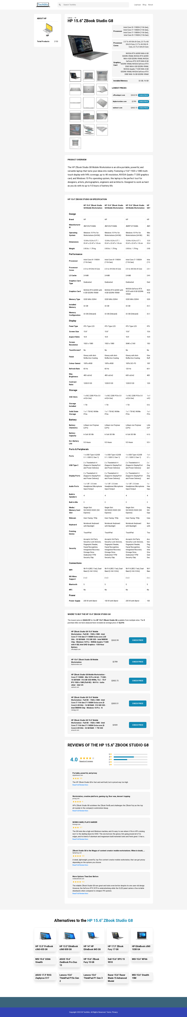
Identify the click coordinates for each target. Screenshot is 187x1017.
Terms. (109, 1012)
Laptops (137, 5)
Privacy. (115, 1012)
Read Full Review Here (80, 785)
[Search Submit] (59, 4)
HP (47, 35)
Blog (144, 5)
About (150, 5)
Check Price (137, 640)
